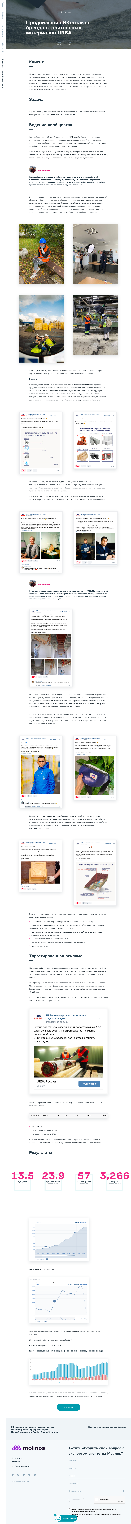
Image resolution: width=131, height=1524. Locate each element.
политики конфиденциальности (86, 1511)
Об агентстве (17, 1458)
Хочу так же (68, 1407)
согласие (80, 1514)
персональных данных (100, 1509)
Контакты (16, 1462)
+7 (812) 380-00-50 (21, 1466)
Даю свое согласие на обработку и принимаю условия (93, 1510)
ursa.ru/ (71, 44)
